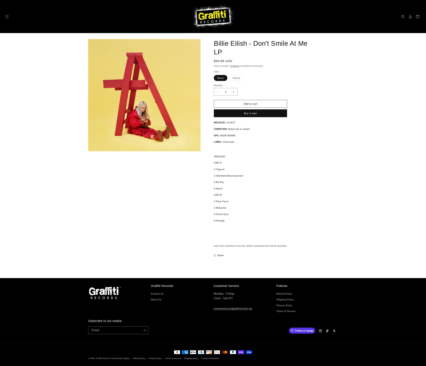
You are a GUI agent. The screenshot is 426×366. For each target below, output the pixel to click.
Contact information (210, 358)
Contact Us (157, 293)
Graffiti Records (103, 358)
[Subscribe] (144, 330)
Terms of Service (286, 311)
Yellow (238, 78)
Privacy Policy (284, 305)
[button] (7, 16)
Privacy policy (155, 358)
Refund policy (139, 358)
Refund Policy (284, 293)
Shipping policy (191, 358)
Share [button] (220, 255)
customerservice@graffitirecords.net (233, 308)
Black (220, 78)
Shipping (234, 66)
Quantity (218, 85)
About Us (156, 299)
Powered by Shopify (120, 358)
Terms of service (173, 358)
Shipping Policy (285, 299)
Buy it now (250, 113)
